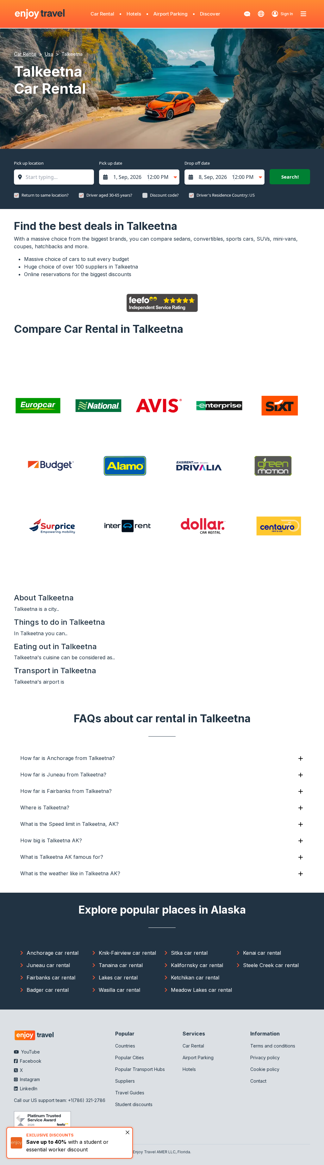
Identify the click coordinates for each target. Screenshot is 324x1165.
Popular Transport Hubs (140, 1069)
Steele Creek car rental (271, 965)
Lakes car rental (118, 977)
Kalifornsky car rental (197, 965)
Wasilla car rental (119, 990)
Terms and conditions (272, 1045)
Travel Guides (129, 1092)
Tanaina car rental (121, 965)
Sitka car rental (189, 953)
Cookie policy (264, 1069)
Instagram (29, 1079)
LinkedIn (28, 1088)
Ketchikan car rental (195, 977)
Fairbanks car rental (51, 977)
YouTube (30, 1051)
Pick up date (110, 163)
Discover (210, 14)
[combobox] (57, 177)
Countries (125, 1045)
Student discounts (134, 1104)
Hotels (134, 14)
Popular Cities (129, 1057)
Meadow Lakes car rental (201, 990)
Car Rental (102, 14)
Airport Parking (170, 14)
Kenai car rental (262, 953)
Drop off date (197, 163)
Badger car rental (48, 990)
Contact (258, 1081)
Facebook (30, 1061)
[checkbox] (16, 195)
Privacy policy (265, 1057)
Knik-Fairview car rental (127, 953)
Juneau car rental (48, 965)
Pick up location (29, 163)
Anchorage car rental (52, 953)
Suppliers (125, 1081)
